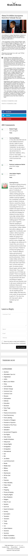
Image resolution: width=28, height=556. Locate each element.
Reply (10, 132)
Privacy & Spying (8, 492)
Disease (6, 396)
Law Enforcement (9, 461)
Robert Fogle (13, 129)
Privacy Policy (14, 547)
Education (6, 403)
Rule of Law (7, 502)
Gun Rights (7, 434)
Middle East (7, 466)
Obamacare (7, 473)
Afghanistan (7, 377)
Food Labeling (8, 417)
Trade (5, 521)
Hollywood (7, 441)
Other (5, 478)
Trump (5, 523)
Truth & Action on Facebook (13, 548)
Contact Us (21, 547)
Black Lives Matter (9, 381)
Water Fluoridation (9, 535)
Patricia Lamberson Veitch (17, 164)
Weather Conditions (9, 538)
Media (5, 463)
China (5, 384)
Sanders (6, 504)
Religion (6, 499)
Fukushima (7, 427)
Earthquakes (7, 398)
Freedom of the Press (10, 425)
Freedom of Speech (9, 422)
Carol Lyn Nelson (14, 138)
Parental (6, 480)
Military (6, 468)
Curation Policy (5, 547)
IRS (5, 456)
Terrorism (6, 516)
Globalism (6, 429)
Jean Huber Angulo (15, 173)
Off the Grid (7, 475)
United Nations (8, 528)
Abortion (6, 372)
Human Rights (8, 444)
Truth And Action (9, 545)
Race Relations (8, 497)
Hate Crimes (7, 437)
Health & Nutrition (9, 439)
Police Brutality (8, 482)
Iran (5, 454)
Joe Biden (6, 458)
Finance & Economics (10, 413)
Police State (7, 485)
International (7, 451)
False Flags (7, 408)
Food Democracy (9, 415)
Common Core (8, 391)
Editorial (6, 401)
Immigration (7, 446)
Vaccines (6, 530)
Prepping (6, 490)
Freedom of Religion (10, 420)
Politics (6, 487)
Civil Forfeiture (8, 386)
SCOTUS (6, 506)
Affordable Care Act (9, 374)
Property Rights (8, 494)
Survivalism (7, 514)
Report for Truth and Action (13, 550)
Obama (6, 470)
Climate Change (8, 389)
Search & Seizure (9, 509)
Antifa (5, 379)
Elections (6, 405)
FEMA (5, 410)
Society (6, 511)
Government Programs (10, 432)
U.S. (5, 526)
